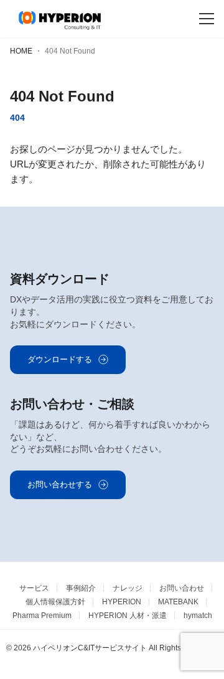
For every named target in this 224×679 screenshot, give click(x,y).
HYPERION (121, 602)
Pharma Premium (42, 615)
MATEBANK (178, 602)
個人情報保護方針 (55, 602)
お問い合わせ (181, 588)
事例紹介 (81, 588)
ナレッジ (127, 588)
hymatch (198, 615)
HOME (21, 51)
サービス (34, 588)
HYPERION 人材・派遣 (127, 615)
